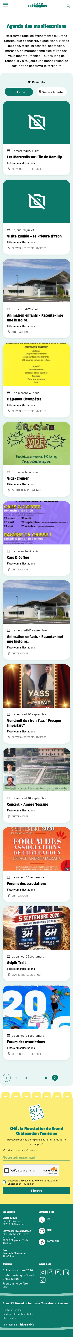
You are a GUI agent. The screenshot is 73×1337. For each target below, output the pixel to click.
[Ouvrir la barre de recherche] (68, 6)
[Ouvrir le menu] (5, 6)
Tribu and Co (27, 1324)
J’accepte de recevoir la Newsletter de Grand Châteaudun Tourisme (32, 1182)
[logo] (37, 6)
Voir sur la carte (52, 92)
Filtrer (21, 92)
